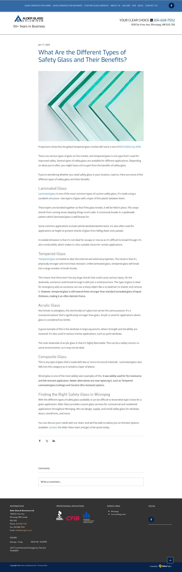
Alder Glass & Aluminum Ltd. (27, 565)
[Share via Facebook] (39, 440)
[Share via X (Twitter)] (46, 440)
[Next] (170, 560)
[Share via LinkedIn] (53, 440)
